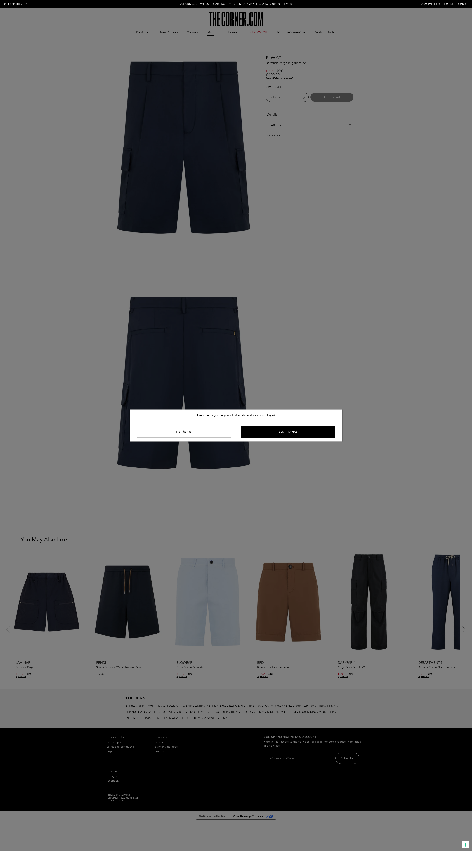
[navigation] (17, 4)
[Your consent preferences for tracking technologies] (465, 844)
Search (462, 4)
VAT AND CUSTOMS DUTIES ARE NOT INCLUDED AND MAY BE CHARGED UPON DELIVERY (236, 4)
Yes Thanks (288, 432)
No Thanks (184, 432)
